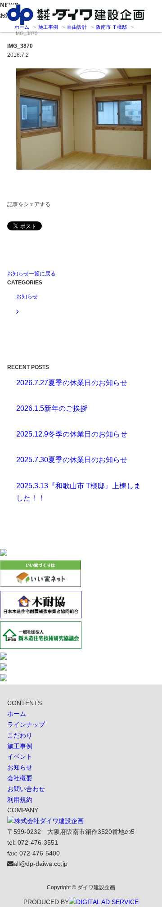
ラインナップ (26, 724)
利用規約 (19, 799)
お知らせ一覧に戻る (31, 273)
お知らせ (19, 767)
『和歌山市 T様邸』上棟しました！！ (78, 492)
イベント (19, 756)
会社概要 (19, 778)
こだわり (19, 735)
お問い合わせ (26, 788)
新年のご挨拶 (51, 408)
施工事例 (19, 746)
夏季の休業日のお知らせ (71, 383)
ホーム (16, 713)
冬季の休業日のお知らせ (71, 434)
